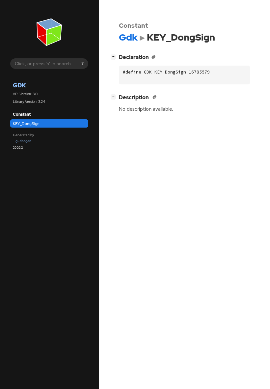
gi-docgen (23, 141)
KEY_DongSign (26, 123)
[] (115, 56)
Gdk (19, 85)
